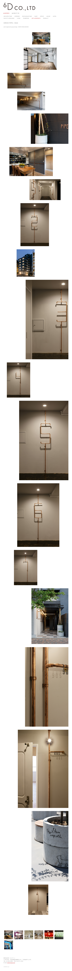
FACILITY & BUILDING (9, 18)
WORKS (7, 13)
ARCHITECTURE (8, 16)
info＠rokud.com (11, 962)
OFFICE (42, 16)
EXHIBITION (26, 18)
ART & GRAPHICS (36, 18)
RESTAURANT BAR (27, 16)
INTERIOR (17, 16)
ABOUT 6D (16, 13)
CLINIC (18, 18)
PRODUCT (45, 18)
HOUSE (48, 16)
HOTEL (54, 16)
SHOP (35, 16)
